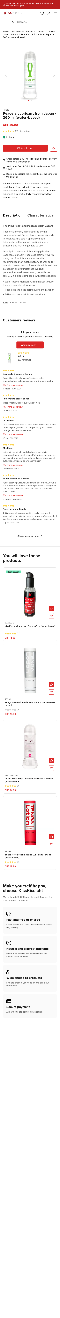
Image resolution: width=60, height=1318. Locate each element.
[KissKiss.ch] (13, 13)
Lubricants (41, 31)
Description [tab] (13, 215)
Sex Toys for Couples (22, 31)
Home (6, 31)
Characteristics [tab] (40, 215)
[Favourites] (42, 13)
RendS (6, 110)
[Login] (48, 13)
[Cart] (55, 13)
